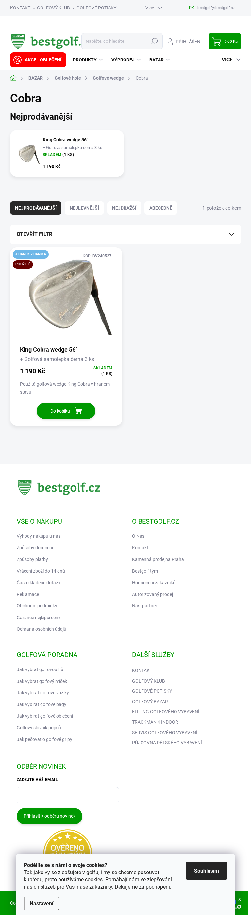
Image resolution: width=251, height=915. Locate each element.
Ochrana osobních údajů (41, 629)
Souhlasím (206, 871)
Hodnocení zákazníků (154, 582)
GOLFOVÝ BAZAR (150, 701)
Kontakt (140, 547)
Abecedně (160, 208)
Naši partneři (145, 605)
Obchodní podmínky (37, 605)
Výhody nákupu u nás (38, 536)
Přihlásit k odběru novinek (49, 816)
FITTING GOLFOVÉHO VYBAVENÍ (165, 711)
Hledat (154, 41)
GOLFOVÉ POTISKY (96, 7)
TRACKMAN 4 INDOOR (155, 722)
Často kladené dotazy (38, 582)
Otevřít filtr (34, 234)
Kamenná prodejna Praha (158, 559)
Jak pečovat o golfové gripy (44, 739)
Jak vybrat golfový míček (42, 681)
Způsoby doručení (35, 547)
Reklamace (28, 594)
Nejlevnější (84, 208)
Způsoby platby (32, 559)
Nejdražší (124, 208)
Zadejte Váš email (37, 779)
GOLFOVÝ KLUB (53, 7)
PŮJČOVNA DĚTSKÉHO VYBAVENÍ (167, 742)
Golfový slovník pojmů (39, 727)
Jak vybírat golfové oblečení (45, 716)
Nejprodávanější (36, 208)
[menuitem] (38, 59)
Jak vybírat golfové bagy (41, 704)
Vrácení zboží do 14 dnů (41, 571)
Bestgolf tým (145, 571)
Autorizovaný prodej (152, 594)
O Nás (138, 536)
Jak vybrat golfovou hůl (40, 669)
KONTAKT (20, 7)
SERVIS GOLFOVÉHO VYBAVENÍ (164, 732)
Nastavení (41, 903)
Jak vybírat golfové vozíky (43, 692)
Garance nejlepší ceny (38, 617)
